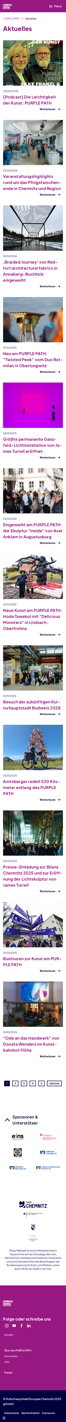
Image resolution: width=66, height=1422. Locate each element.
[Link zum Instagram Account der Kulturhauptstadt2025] (6, 1325)
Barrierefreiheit (30, 1413)
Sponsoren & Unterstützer (25, 1119)
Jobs (7, 1361)
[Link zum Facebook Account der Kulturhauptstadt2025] (21, 1325)
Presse (8, 1372)
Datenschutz (11, 1413)
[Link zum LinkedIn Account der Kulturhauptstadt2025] (29, 1325)
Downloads (10, 1356)
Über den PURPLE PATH (17, 1350)
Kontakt (8, 1334)
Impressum (48, 1413)
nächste (54, 1083)
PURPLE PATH (11, 18)
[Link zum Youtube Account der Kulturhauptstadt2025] (14, 1325)
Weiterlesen (48, 109)
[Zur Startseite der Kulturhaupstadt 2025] (11, 6)
